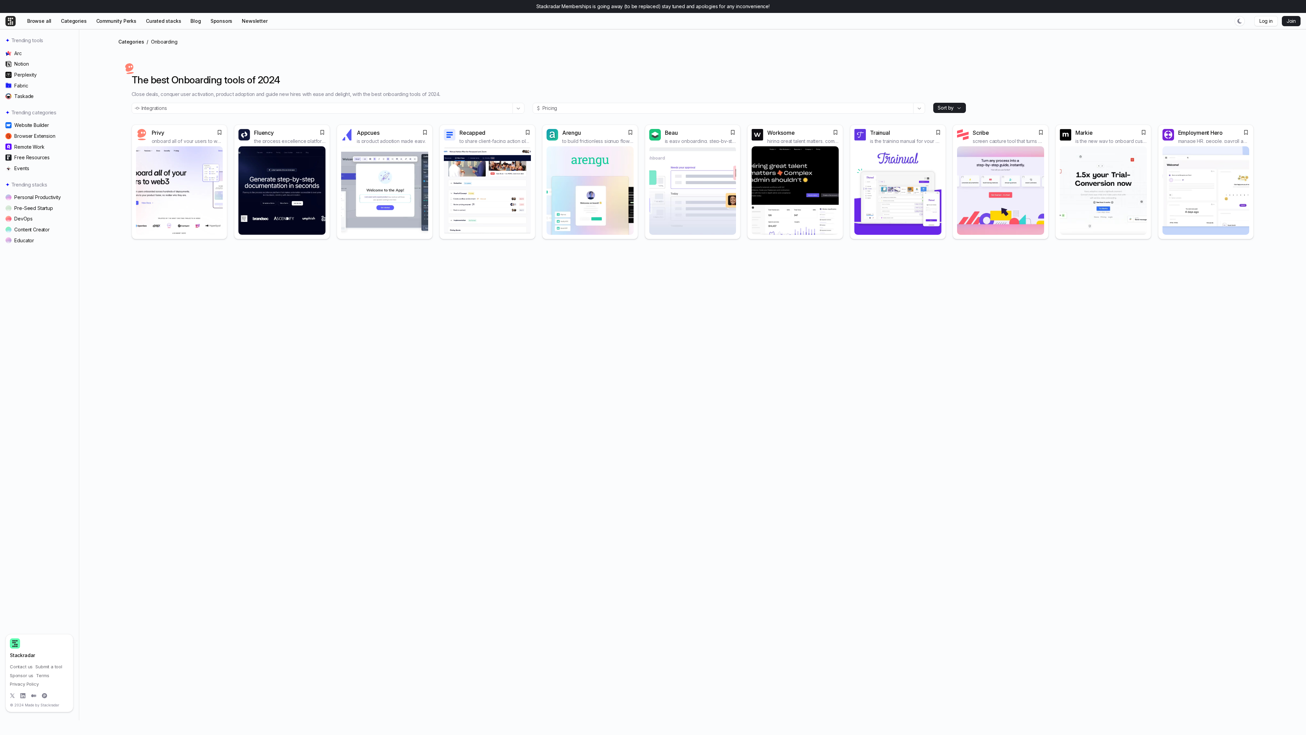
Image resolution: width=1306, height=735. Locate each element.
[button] (1240, 21)
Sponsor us (21, 675)
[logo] (15, 643)
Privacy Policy (24, 684)
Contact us (21, 666)
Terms (42, 675)
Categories (131, 42)
